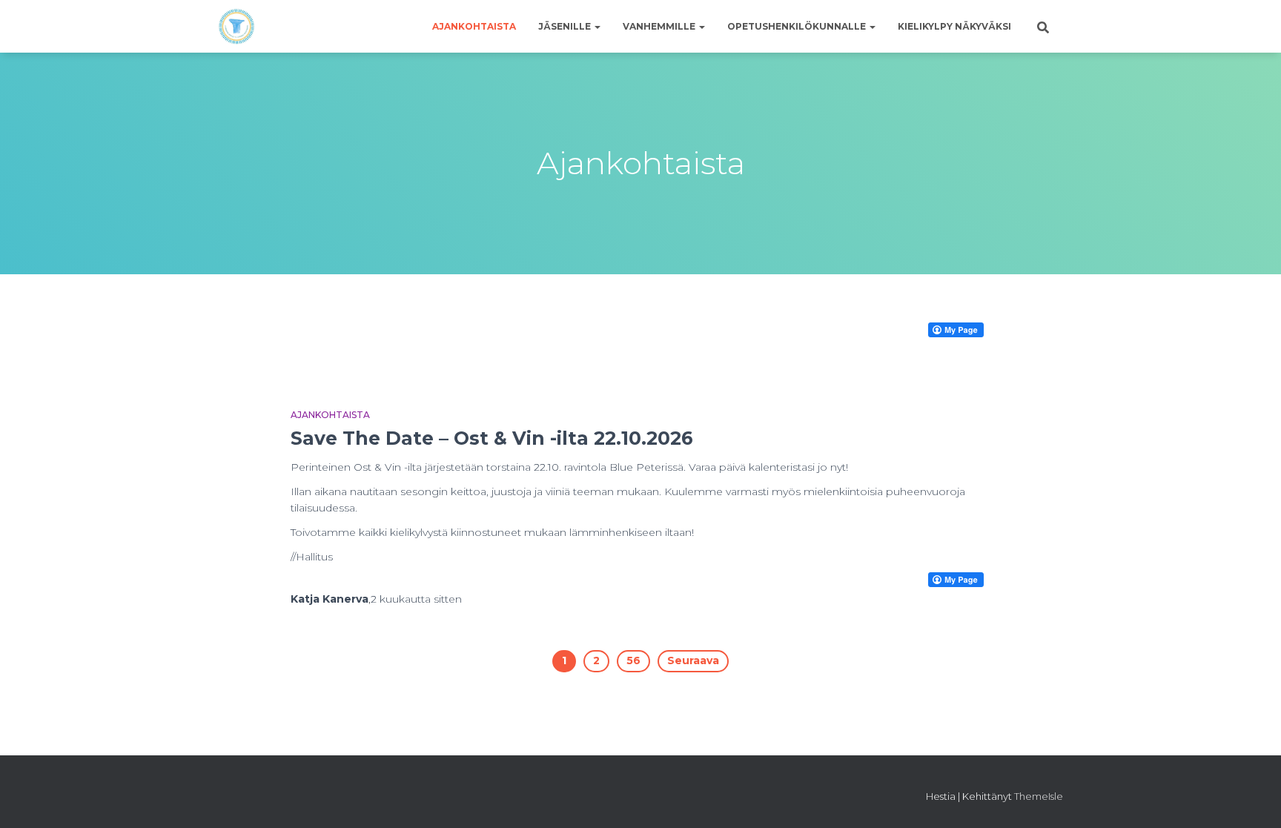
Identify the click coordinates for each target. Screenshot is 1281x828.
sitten (416, 599)
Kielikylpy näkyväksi (954, 26)
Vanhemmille (660, 26)
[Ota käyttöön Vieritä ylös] (1252, 798)
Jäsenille (565, 26)
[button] (596, 26)
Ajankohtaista (474, 26)
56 (633, 660)
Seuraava (693, 660)
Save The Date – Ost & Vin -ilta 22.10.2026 (492, 438)
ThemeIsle (1038, 796)
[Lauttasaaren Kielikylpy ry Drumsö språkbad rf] (236, 26)
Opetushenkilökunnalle (797, 26)
